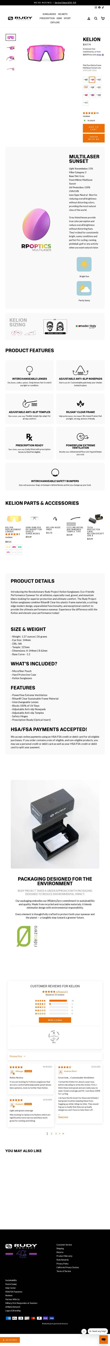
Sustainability (11, 1280)
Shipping (60, 1248)
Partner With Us (12, 1299)
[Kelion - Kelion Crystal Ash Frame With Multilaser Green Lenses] (8, 1194)
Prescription (47, 18)
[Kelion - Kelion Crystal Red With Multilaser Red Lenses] (8, 1204)
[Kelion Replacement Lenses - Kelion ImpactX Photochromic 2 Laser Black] (19, 552)
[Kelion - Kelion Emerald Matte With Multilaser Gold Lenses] (8, 1209)
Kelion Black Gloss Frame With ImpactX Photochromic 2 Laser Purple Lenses (98, 79)
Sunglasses (49, 14)
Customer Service (64, 1245)
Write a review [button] (55, 1020)
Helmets (62, 14)
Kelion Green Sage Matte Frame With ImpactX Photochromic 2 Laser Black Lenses (98, 95)
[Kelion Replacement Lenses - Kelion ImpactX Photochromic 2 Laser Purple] (14, 552)
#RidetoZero (54, 900)
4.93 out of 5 (62, 991)
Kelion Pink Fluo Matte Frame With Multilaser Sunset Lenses (92, 79)
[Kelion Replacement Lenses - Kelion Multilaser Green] (19, 547)
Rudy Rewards (62, 1260)
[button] (89, 113)
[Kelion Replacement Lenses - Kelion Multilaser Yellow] (8, 547)
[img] (16, 1067)
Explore (55, 22)
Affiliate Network (12, 1307)
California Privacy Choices (67, 1267)
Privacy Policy (62, 1263)
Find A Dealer (11, 1284)
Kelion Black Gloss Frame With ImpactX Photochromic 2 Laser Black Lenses (92, 87)
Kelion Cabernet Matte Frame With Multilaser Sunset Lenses (92, 95)
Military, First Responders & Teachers (21, 1303)
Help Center (10, 1288)
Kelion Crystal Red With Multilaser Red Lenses (85, 95)
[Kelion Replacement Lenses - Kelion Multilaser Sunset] (8, 552)
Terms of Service (63, 1271)
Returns (59, 1252)
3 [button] (55, 1133)
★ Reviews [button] (10, 1340)
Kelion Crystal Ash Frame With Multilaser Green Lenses (85, 79)
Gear (59, 18)
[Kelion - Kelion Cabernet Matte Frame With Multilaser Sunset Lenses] (14, 1204)
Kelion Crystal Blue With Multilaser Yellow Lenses (98, 87)
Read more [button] (63, 1117)
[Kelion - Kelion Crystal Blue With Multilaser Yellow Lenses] (19, 1199)
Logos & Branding (13, 1310)
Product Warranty (64, 1256)
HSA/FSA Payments (13, 1292)
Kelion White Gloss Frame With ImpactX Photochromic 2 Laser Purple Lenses (85, 87)
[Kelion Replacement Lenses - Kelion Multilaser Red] (14, 547)
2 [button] (51, 1133)
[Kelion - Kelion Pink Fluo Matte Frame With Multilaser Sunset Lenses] (14, 1194)
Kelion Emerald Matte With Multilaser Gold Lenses (85, 103)
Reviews (8, 1295)
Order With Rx (93, 138)
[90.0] (54, 1035)
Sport (67, 18)
